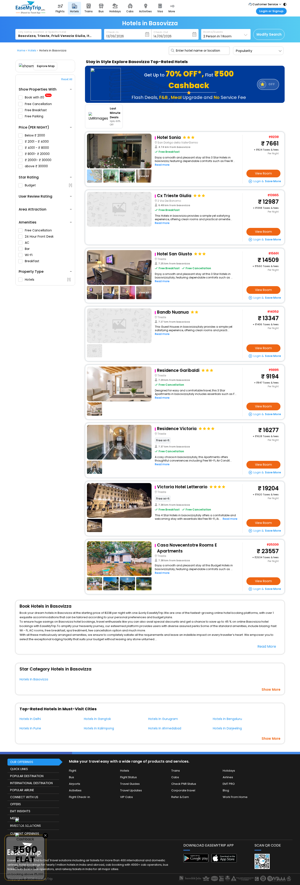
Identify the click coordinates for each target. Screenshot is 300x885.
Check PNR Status (183, 784)
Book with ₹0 (38, 97)
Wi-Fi (29, 255)
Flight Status (128, 777)
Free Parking (34, 116)
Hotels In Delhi (30, 719)
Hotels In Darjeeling (227, 728)
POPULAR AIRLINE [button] (22, 790)
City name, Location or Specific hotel (42, 31)
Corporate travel (183, 790)
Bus (71, 777)
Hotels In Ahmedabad (164, 728)
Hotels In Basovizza (34, 679)
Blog (226, 790)
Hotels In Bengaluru (227, 719)
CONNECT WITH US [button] (24, 797)
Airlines (228, 777)
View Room (263, 173)
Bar (28, 249)
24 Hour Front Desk (39, 236)
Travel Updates (131, 790)
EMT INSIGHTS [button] (20, 811)
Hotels (48, 280)
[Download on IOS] (224, 861)
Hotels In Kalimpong (99, 728)
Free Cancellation (39, 104)
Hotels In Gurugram (163, 719)
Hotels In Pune (30, 728)
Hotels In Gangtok (97, 719)
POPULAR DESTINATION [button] (26, 776)
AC (27, 243)
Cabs (175, 777)
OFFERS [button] (15, 804)
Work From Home (235, 797)
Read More (266, 646)
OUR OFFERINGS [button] (21, 762)
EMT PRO (229, 784)
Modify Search (269, 34)
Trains (175, 771)
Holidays (229, 771)
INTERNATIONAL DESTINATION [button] (31, 783)
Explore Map (46, 66)
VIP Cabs (126, 797)
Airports (74, 784)
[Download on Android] (196, 861)
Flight (72, 771)
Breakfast (32, 261)
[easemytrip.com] (30, 12)
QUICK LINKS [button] (19, 769)
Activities (75, 790)
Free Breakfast (36, 110)
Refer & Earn (180, 797)
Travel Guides (130, 784)
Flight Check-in (79, 797)
